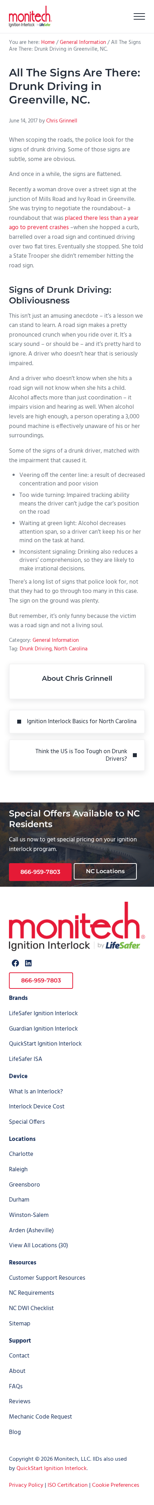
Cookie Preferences (115, 1485)
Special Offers (27, 1122)
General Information (56, 640)
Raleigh (18, 1169)
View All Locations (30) (38, 1245)
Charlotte (21, 1154)
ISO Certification (68, 1485)
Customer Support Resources (47, 1278)
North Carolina (70, 649)
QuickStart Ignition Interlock (45, 1044)
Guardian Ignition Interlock (43, 1029)
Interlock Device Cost (36, 1107)
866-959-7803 (40, 872)
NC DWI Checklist (31, 1308)
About (17, 1371)
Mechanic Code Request (40, 1417)
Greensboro (24, 1185)
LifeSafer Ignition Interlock (43, 1013)
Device (18, 1076)
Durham (19, 1200)
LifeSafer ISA (25, 1059)
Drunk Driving (36, 649)
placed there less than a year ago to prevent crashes (74, 223)
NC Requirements (31, 1293)
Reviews (19, 1401)
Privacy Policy (26, 1485)
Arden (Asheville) (31, 1230)
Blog (15, 1432)
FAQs (16, 1386)
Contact (19, 1356)
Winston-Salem (29, 1215)
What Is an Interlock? (36, 1092)
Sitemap (19, 1324)
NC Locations (105, 871)
